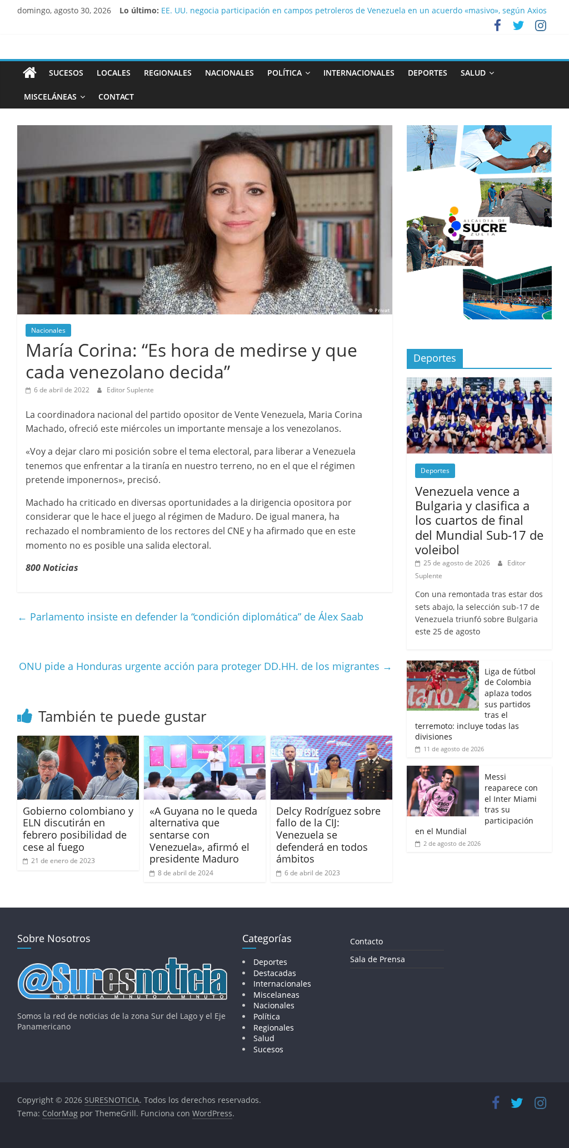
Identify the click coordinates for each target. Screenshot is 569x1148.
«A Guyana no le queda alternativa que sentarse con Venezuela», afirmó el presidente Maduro (203, 834)
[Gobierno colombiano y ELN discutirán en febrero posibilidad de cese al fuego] (78, 742)
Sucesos (66, 72)
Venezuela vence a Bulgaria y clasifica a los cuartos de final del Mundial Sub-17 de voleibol (479, 520)
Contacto (366, 941)
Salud (473, 72)
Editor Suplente (130, 390)
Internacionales (359, 72)
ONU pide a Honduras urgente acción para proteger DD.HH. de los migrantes (205, 666)
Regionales (168, 72)
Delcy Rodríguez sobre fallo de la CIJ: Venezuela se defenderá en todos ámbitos (328, 834)
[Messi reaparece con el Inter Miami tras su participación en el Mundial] (443, 771)
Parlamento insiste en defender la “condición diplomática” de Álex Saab (190, 616)
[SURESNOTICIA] (29, 72)
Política (284, 72)
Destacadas (274, 973)
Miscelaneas (276, 994)
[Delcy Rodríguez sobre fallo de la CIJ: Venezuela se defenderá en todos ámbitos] (332, 742)
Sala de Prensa (377, 959)
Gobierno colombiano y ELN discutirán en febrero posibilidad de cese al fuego (78, 829)
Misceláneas (50, 96)
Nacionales (229, 72)
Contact (116, 96)
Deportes (427, 72)
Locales (114, 72)
